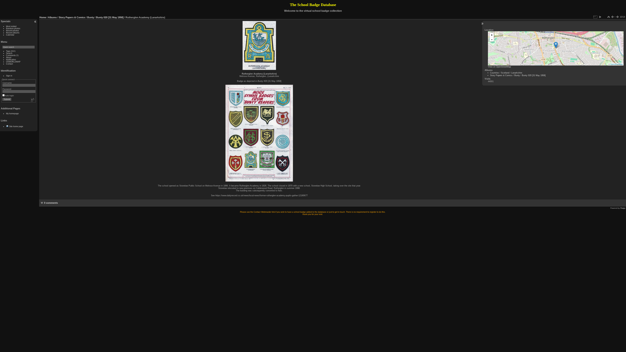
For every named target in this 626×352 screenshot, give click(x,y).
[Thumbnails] (608, 17)
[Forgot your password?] (32, 100)
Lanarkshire (516, 73)
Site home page (16, 126)
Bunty (90, 17)
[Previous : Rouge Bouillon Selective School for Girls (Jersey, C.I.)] (613, 17)
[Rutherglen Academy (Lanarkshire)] (556, 45)
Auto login (9, 96)
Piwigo (622, 208)
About (8, 57)
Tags (8, 51)
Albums (52, 17)
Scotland (505, 73)
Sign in (9, 76)
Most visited (11, 26)
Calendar (10, 35)
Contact (9, 64)
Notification (11, 60)
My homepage (12, 113)
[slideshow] (600, 17)
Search (9, 53)
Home (42, 17)
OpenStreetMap (616, 64)
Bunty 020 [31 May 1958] (110, 17)
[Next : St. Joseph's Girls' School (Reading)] (617, 17)
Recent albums (12, 33)
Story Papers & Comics (72, 17)
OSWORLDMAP (13, 62)
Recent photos (12, 30)
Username (7, 83)
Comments (11, 55)
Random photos (13, 28)
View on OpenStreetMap (499, 67)
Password (6, 89)
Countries (494, 73)
